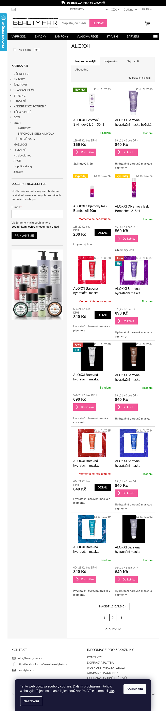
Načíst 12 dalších (113, 606)
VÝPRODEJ (21, 74)
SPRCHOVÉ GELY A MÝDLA (36, 133)
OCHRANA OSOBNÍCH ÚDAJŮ (107, 678)
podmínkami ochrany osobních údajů (35, 226)
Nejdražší (133, 61)
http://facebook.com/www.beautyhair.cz (42, 664)
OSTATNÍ (20, 150)
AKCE (17, 160)
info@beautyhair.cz (30, 658)
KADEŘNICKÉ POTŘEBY (30, 106)
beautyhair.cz (26, 670)
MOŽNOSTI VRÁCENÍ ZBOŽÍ (106, 667)
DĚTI (17, 117)
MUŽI (17, 122)
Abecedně (81, 69)
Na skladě (28, 49)
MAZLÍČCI (20, 144)
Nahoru (115, 628)
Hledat (98, 23)
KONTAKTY (77, 9)
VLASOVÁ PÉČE (24, 90)
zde (111, 691)
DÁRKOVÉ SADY (24, 139)
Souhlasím (135, 689)
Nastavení (31, 701)
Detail (102, 232)
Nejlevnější (111, 61)
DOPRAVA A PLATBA (100, 662)
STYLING (20, 95)
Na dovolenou (22, 155)
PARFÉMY (24, 128)
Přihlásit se (24, 235)
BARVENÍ (20, 101)
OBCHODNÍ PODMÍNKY (102, 672)
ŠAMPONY (21, 84)
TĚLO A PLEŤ (22, 112)
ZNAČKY (19, 79)
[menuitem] (19, 36)
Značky (18, 171)
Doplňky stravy (23, 166)
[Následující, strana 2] (113, 617)
